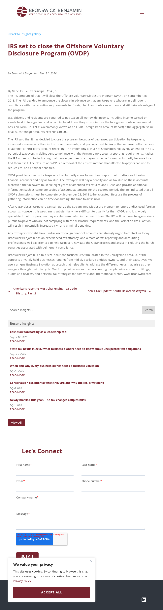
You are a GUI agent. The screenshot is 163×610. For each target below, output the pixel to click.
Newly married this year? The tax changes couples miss (48, 400)
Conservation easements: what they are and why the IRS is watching (57, 383)
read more (17, 341)
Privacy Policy (22, 581)
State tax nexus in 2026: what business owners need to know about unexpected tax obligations (75, 349)
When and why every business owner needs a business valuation (54, 366)
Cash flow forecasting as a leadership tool (38, 332)
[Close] (91, 561)
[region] (51, 580)
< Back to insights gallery (24, 34)
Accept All (51, 592)
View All (16, 422)
